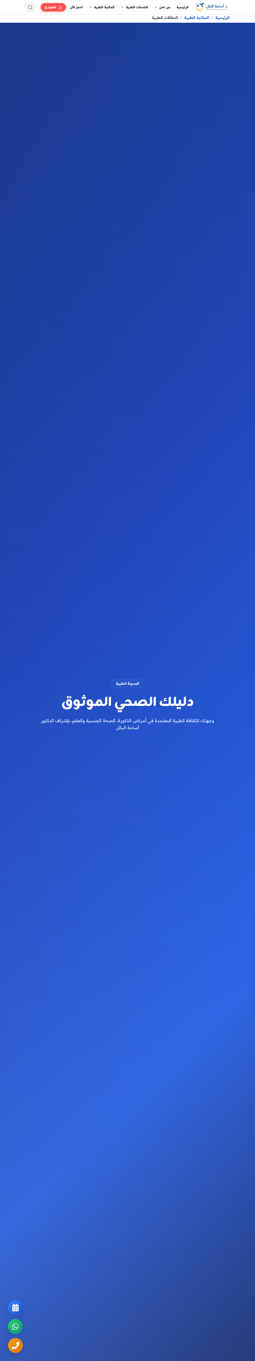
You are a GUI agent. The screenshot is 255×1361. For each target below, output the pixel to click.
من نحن (164, 7)
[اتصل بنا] (15, 1345)
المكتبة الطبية (104, 7)
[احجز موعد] (15, 1307)
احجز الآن (76, 7)
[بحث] (30, 7)
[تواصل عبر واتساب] (15, 1326)
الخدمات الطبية (137, 7)
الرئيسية (183, 7)
